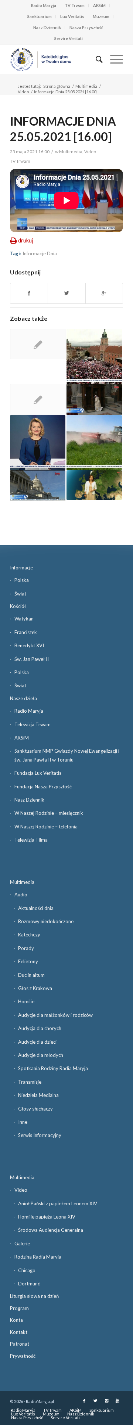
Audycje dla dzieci (37, 1042)
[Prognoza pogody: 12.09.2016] (94, 485)
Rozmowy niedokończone (46, 921)
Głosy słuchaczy (35, 1109)
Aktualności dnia (36, 908)
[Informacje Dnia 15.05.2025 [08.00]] (94, 442)
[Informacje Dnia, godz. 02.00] (37, 399)
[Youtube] (117, 1400)
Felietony (28, 961)
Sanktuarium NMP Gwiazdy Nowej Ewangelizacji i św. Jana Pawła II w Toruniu (66, 755)
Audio (20, 894)
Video (23, 91)
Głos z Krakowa (35, 988)
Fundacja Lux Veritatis (37, 773)
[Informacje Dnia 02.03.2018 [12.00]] (37, 442)
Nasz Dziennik (47, 27)
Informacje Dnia (40, 253)
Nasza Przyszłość (86, 27)
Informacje (21, 568)
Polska (21, 580)
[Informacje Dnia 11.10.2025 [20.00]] (94, 356)
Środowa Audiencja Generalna (50, 1230)
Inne (22, 1122)
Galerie (22, 1243)
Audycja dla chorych (39, 1028)
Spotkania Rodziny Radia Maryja (53, 1068)
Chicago (26, 1270)
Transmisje (29, 1082)
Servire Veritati (68, 38)
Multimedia (86, 86)
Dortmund (29, 1284)
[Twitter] (95, 1400)
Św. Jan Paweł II (31, 659)
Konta (16, 1320)
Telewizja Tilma (31, 840)
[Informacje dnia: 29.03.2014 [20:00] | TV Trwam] (94, 399)
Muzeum (101, 16)
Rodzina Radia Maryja (37, 1257)
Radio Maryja (43, 5)
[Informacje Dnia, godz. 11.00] (37, 344)
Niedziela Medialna (38, 1095)
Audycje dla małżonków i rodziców (55, 1015)
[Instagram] (106, 1400)
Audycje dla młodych (40, 1055)
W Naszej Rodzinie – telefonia (46, 827)
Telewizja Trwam (32, 724)
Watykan (24, 619)
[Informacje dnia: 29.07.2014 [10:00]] (37, 485)
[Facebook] (84, 1400)
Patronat (19, 1344)
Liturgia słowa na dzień (34, 1296)
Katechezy (29, 935)
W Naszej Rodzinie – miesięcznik (48, 813)
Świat (20, 594)
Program (19, 1308)
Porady (26, 948)
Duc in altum (31, 975)
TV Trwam (75, 5)
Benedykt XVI (29, 645)
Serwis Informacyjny (39, 1135)
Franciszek (25, 632)
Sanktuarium (39, 16)
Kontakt (18, 1332)
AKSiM (99, 5)
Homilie (26, 1001)
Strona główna (56, 86)
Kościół (18, 606)
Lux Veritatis (72, 16)
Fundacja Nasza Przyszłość (43, 786)
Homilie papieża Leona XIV (46, 1217)
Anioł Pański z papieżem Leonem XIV (57, 1203)
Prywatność (22, 1356)
